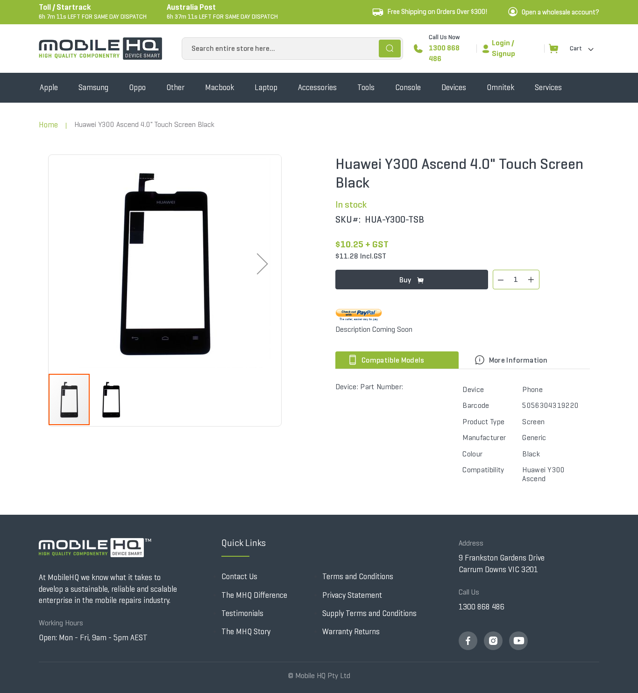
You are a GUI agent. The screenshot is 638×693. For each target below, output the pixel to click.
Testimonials (242, 613)
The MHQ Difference (254, 595)
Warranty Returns (351, 632)
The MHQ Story (245, 632)
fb (468, 640)
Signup (503, 53)
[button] (262, 264)
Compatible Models (392, 360)
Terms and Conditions (357, 576)
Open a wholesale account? (560, 12)
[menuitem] (48, 88)
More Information (517, 360)
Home (48, 125)
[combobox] (292, 48)
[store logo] (100, 48)
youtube (518, 640)
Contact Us (239, 576)
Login (501, 42)
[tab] (399, 360)
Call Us (469, 592)
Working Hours (61, 622)
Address (471, 543)
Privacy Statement (352, 595)
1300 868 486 (444, 53)
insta (493, 640)
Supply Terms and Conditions (369, 613)
